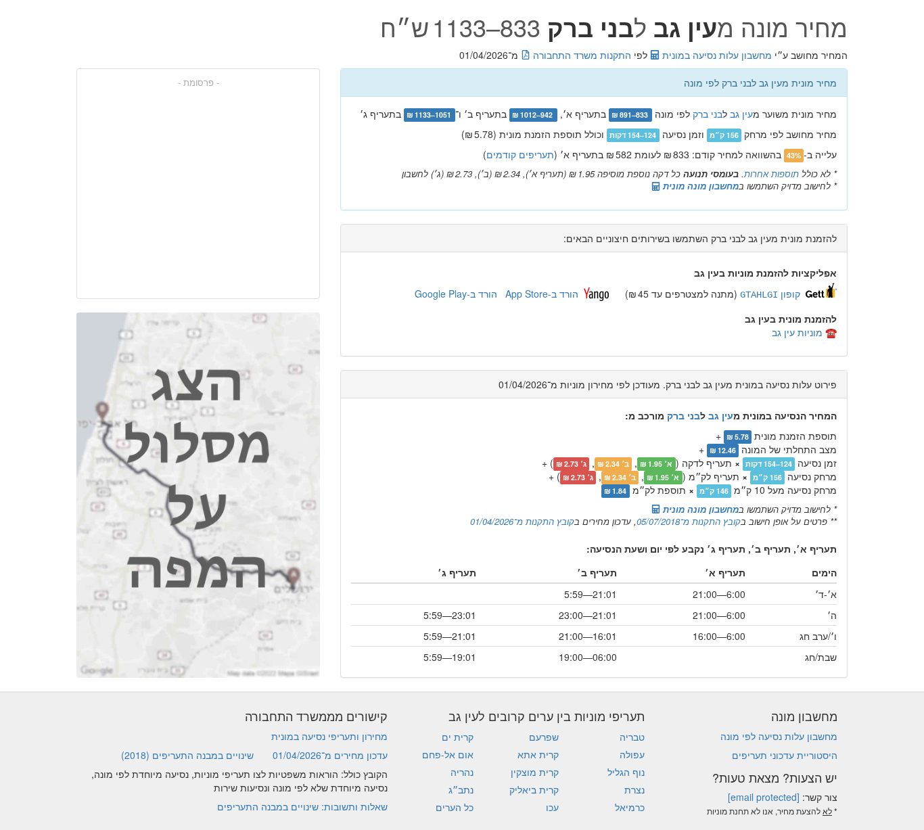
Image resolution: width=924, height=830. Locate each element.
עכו (552, 807)
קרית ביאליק (534, 789)
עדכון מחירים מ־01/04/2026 (330, 755)
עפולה (632, 754)
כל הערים (454, 807)
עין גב (741, 113)
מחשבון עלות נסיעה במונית (716, 55)
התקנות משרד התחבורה (580, 55)
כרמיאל (630, 807)
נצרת (634, 789)
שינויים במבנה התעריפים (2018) (187, 755)
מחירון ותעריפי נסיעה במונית (329, 736)
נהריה (462, 772)
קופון (770, 293)
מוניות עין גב (797, 332)
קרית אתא (538, 754)
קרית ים (457, 736)
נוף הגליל (626, 772)
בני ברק (707, 113)
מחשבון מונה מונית (699, 185)
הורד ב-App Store (541, 293)
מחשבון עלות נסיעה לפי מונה (778, 736)
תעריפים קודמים (520, 154)
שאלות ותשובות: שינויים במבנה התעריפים (302, 806)
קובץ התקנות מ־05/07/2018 (689, 521)
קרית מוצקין (535, 772)
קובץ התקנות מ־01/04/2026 (522, 521)
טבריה (632, 736)
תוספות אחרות (771, 173)
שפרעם (544, 736)
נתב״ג (460, 789)
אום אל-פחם (447, 754)
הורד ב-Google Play (456, 293)
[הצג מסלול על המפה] (198, 495)
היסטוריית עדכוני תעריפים (784, 755)
